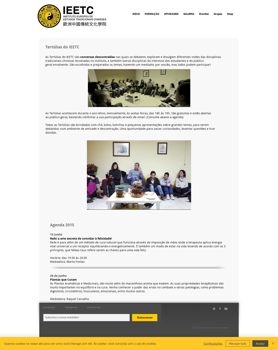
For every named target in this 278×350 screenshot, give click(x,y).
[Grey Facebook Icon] (220, 309)
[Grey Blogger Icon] (214, 309)
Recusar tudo (237, 343)
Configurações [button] (213, 343)
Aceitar (260, 343)
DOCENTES (49, 307)
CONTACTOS (94, 307)
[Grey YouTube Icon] (226, 309)
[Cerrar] (273, 343)
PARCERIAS (71, 307)
